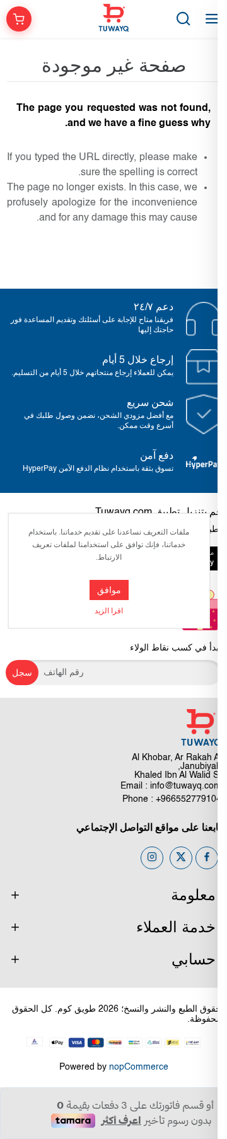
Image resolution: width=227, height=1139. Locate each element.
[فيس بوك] (206, 858)
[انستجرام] (152, 858)
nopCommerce (138, 1067)
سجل (22, 673)
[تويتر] (181, 858)
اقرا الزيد (109, 611)
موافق (109, 590)
